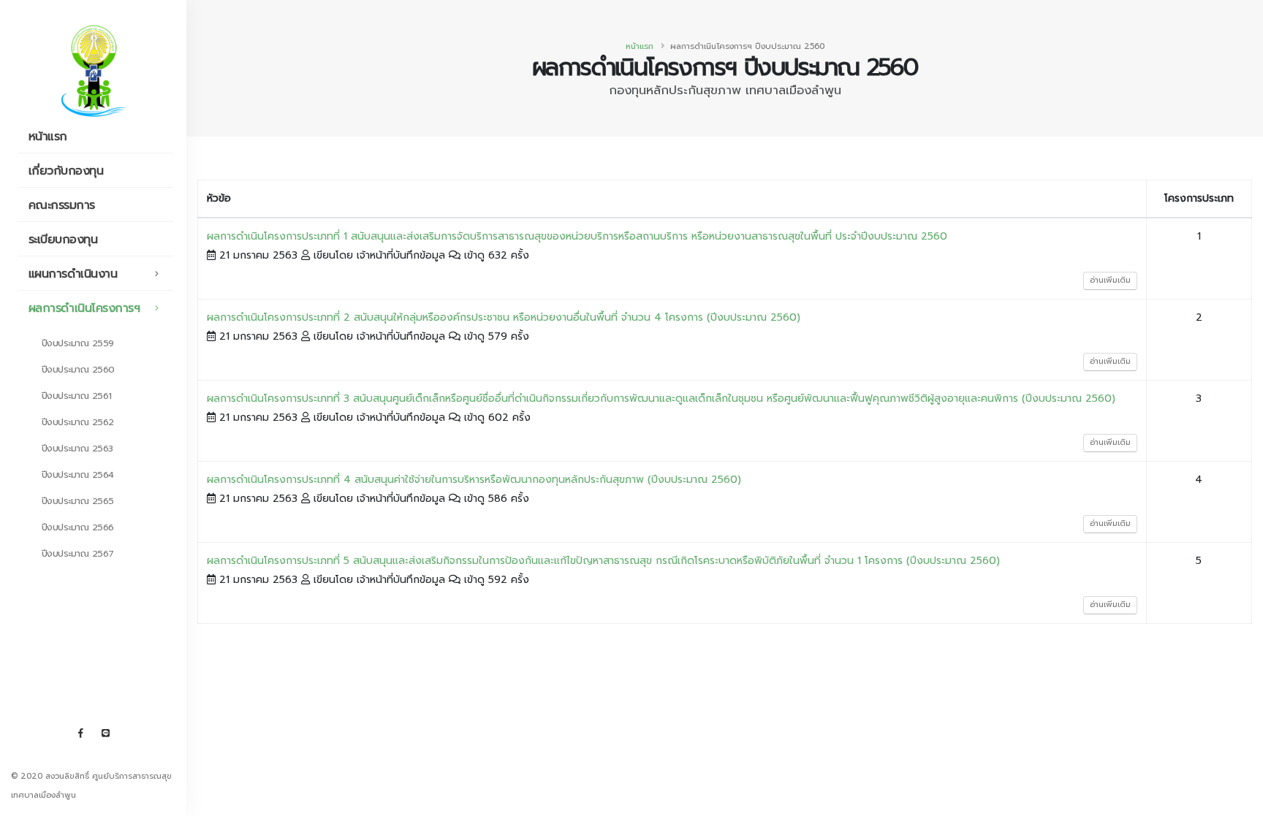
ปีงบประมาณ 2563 (77, 448)
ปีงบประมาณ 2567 (78, 553)
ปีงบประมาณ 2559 (78, 343)
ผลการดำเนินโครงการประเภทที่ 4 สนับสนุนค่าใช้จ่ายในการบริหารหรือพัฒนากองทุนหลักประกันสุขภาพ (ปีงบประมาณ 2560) (474, 479)
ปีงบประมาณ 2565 (78, 501)
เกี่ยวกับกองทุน (66, 171)
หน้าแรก (48, 136)
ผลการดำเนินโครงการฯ (84, 308)
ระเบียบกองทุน (63, 239)
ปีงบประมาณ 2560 (78, 369)
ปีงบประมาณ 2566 (78, 527)
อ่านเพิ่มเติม (1110, 280)
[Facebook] (80, 733)
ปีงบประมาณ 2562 (78, 422)
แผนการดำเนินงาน (73, 274)
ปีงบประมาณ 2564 (78, 474)
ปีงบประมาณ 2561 (77, 396)
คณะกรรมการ (62, 205)
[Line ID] (105, 733)
